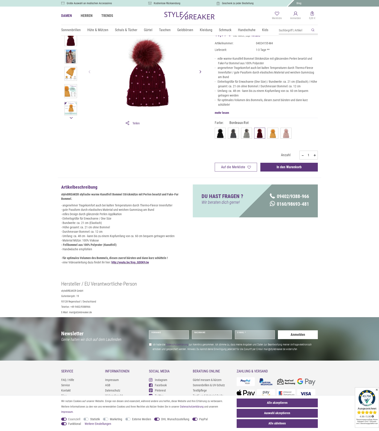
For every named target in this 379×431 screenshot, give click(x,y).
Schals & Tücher (126, 30)
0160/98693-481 (293, 204)
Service (65, 385)
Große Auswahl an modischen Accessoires (89, 3)
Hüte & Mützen (97, 30)
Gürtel (148, 30)
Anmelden (298, 335)
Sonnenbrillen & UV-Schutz (209, 385)
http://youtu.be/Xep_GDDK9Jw (130, 262)
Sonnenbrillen (71, 30)
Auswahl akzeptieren (277, 413)
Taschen (165, 30)
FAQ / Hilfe (67, 380)
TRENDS (107, 16)
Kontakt (66, 390)
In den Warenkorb (289, 167)
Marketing (116, 419)
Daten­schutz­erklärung (192, 406)
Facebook (161, 385)
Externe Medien (141, 419)
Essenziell (74, 419)
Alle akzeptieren (277, 402)
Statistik (95, 419)
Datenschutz (112, 390)
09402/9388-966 (293, 196)
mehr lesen (222, 113)
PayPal (203, 419)
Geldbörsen (185, 30)
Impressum (112, 380)
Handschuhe (247, 30)
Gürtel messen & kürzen (207, 380)
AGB (107, 385)
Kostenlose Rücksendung (167, 3)
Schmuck (225, 30)
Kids (265, 30)
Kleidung (206, 30)
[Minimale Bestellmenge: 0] (302, 155)
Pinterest (160, 390)
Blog (299, 3)
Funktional (74, 424)
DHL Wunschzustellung (175, 419)
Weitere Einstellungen (98, 424)
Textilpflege (200, 390)
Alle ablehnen (277, 423)
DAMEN (66, 16)
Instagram (161, 380)
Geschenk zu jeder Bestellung (238, 3)
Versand (255, 35)
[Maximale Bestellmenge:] (315, 155)
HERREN (87, 16)
